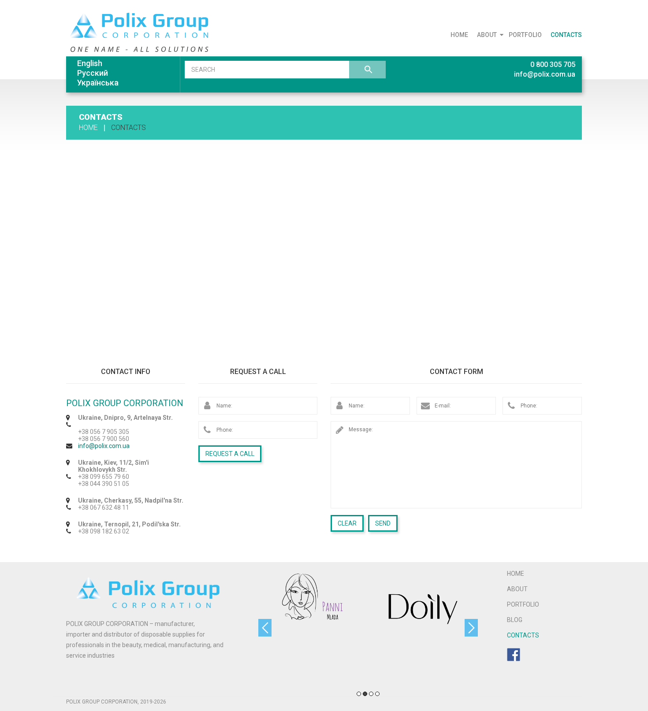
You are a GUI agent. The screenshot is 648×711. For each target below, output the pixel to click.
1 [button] (359, 694)
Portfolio (525, 34)
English (89, 63)
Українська (98, 82)
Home (459, 34)
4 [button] (377, 694)
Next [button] (471, 628)
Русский (92, 73)
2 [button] (365, 694)
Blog (514, 619)
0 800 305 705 (552, 64)
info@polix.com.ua (544, 74)
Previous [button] (265, 628)
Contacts (566, 34)
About (487, 34)
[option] (313, 630)
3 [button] (371, 694)
